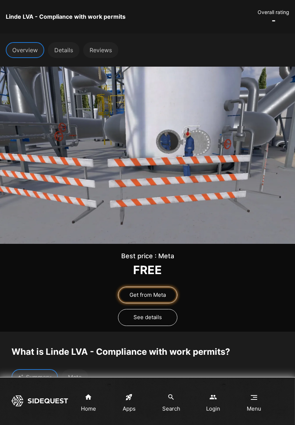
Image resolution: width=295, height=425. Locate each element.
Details (63, 50)
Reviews (101, 50)
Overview (25, 50)
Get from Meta (148, 294)
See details (147, 317)
